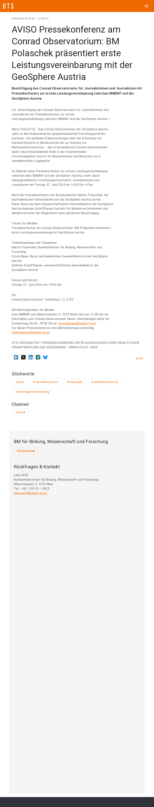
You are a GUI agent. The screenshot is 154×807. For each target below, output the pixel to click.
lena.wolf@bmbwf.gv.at (30, 493)
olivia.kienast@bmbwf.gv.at (77, 323)
